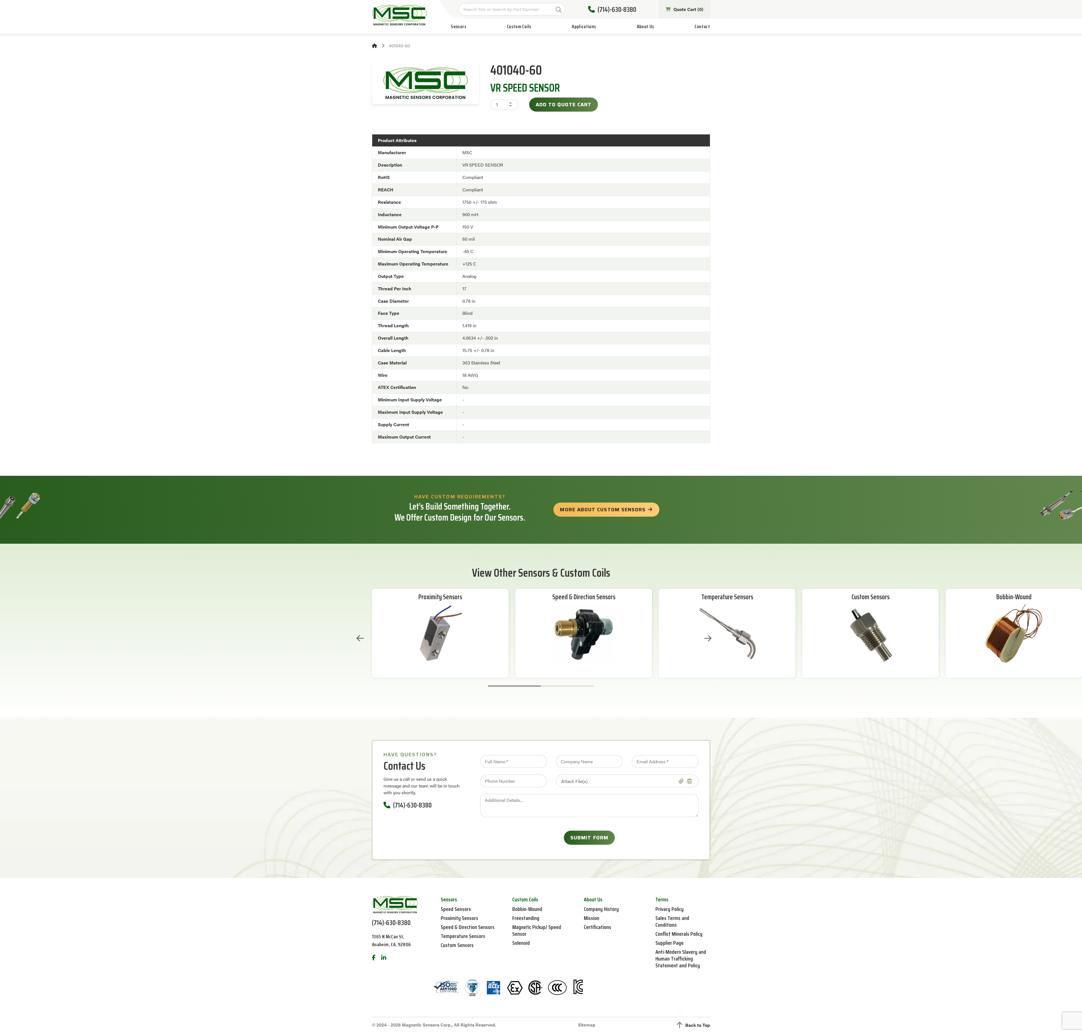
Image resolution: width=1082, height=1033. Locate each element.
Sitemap (586, 1024)
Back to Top (697, 1025)
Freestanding (525, 918)
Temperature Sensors (727, 597)
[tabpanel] (440, 633)
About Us (645, 26)
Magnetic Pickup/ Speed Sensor (536, 930)
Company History (601, 908)
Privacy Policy (669, 908)
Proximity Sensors (440, 597)
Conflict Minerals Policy (678, 933)
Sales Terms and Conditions (672, 921)
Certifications (597, 927)
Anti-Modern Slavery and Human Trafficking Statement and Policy (680, 958)
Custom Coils (519, 26)
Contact (702, 26)
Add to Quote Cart (563, 105)
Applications (584, 26)
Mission (591, 918)
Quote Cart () (688, 9)
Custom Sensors (871, 597)
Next (707, 638)
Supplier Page (669, 942)
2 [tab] (567, 686)
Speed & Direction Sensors (583, 597)
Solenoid (521, 942)
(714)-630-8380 (617, 9)
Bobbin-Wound (1014, 597)
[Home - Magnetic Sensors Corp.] (399, 15)
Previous (360, 638)
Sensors (458, 26)
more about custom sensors (603, 510)
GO (558, 9)
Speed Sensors (456, 908)
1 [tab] (514, 686)
